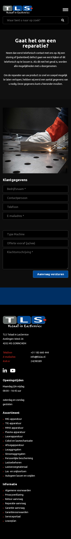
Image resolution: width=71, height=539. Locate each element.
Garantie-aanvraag (15, 507)
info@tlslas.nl (38, 356)
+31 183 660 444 (40, 352)
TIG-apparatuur (13, 423)
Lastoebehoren (13, 462)
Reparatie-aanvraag (15, 503)
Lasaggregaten (13, 449)
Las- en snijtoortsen (15, 471)
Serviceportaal (13, 516)
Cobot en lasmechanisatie (19, 440)
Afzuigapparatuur (14, 445)
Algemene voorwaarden (18, 490)
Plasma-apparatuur (15, 432)
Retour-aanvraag (14, 499)
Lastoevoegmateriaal (16, 466)
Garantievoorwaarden (16, 512)
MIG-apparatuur (13, 419)
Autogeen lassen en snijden (20, 475)
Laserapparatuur (14, 436)
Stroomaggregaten (15, 454)
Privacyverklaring (14, 494)
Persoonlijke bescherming (19, 458)
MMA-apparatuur (14, 427)
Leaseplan (10, 520)
